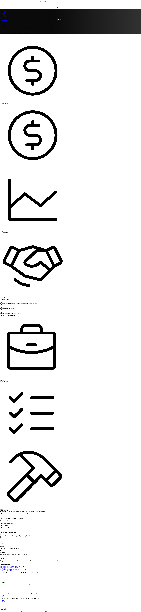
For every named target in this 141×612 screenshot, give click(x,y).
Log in (61, 7)
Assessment (41, 7)
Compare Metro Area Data (16, 39)
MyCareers (49, 7)
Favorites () (55, 7)
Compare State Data (5, 39)
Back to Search (5, 577)
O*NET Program (26, 611)
